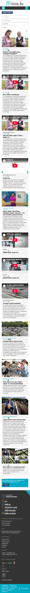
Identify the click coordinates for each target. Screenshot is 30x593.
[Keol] (4, 568)
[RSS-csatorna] (22, 588)
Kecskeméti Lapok (7, 521)
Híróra (4, 249)
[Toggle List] (26, 24)
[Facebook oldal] (19, 588)
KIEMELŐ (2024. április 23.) (11, 278)
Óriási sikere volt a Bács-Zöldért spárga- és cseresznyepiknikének (13, 383)
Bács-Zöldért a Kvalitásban (11, 95)
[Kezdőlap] (15, 3)
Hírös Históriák (6, 523)
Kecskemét (6, 48)
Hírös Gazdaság (6, 525)
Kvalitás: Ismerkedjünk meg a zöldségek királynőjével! (11, 53)
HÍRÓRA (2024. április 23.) (10, 253)
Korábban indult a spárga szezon (12, 341)
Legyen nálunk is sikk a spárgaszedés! (14, 420)
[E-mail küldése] (27, 588)
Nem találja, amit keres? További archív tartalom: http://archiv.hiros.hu (13, 481)
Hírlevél (4, 547)
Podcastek (4, 545)
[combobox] (13, 24)
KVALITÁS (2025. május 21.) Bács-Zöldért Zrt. (13, 136)
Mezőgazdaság (7, 338)
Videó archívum (6, 541)
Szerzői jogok (5, 587)
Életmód (11, 208)
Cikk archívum (5, 539)
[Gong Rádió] (4, 566)
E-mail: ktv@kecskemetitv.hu (9, 554)
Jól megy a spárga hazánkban (12, 303)
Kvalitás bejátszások (8, 132)
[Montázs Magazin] (6, 571)
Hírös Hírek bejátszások (9, 175)
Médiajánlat (5, 585)
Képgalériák (5, 543)
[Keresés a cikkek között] (26, 8)
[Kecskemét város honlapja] (8, 563)
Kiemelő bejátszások (8, 300)
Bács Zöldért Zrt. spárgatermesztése (14, 467)
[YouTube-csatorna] (24, 588)
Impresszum (12, 585)
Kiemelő (5, 274)
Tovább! (6, 484)
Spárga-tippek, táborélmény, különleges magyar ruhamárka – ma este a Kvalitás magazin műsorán (13, 213)
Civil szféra (11, 378)
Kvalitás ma (6, 178)
